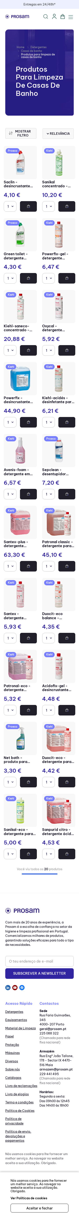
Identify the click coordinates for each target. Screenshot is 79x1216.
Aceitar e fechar (39, 1208)
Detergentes (39, 47)
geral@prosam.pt (53, 1029)
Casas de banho (31, 51)
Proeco (12, 150)
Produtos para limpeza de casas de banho (38, 56)
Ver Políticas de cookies (29, 1198)
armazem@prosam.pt (56, 1069)
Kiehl (49, 150)
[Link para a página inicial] (20, 47)
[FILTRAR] (20, 133)
